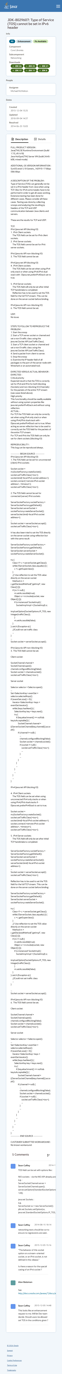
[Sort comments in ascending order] (48, 1155)
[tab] (19, 139)
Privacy (10, 1355)
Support (10, 1350)
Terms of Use (12, 1365)
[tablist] (31, 139)
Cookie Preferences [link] (14, 1360)
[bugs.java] (11, 5)
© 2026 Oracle (13, 1345)
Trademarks (11, 1370)
